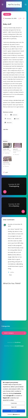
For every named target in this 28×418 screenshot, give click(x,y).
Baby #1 (15, 149)
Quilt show (6, 162)
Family (7, 14)
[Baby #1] (17, 145)
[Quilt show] (7, 158)
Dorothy (10, 224)
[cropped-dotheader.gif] (14, 5)
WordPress (18, 342)
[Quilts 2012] (7, 145)
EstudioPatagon (19, 346)
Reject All (13, 407)
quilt (6, 172)
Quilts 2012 (6, 149)
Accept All (13, 411)
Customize (14, 403)
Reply (10, 275)
